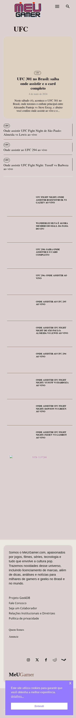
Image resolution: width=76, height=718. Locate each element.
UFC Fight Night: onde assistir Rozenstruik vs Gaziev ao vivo (51, 199)
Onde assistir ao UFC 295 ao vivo (51, 303)
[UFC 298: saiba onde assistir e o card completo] (20, 255)
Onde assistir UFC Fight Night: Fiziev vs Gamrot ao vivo (51, 434)
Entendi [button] (39, 706)
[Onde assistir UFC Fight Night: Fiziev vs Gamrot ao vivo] (20, 438)
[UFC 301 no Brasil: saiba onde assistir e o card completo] (38, 53)
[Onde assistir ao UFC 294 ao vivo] (20, 360)
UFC (37, 72)
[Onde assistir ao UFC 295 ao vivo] (20, 308)
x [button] (70, 683)
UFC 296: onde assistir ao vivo (51, 277)
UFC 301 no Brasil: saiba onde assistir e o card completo (38, 83)
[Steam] (63, 659)
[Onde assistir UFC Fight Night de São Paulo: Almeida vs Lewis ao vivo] (20, 334)
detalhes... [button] (17, 696)
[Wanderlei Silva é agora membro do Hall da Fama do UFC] (20, 229)
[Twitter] (37, 659)
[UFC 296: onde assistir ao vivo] (20, 281)
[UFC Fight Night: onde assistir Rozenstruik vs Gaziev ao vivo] (20, 203)
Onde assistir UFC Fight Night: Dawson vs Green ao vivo (51, 408)
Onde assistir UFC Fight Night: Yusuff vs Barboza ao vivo (36, 167)
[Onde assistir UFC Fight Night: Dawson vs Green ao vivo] (20, 412)
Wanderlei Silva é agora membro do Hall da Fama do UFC (52, 225)
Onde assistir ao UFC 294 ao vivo (25, 150)
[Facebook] (45, 659)
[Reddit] (54, 659)
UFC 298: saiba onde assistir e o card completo (48, 252)
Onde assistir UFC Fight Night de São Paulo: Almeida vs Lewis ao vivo (33, 132)
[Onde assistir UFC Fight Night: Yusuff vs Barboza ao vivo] (20, 386)
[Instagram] (28, 659)
